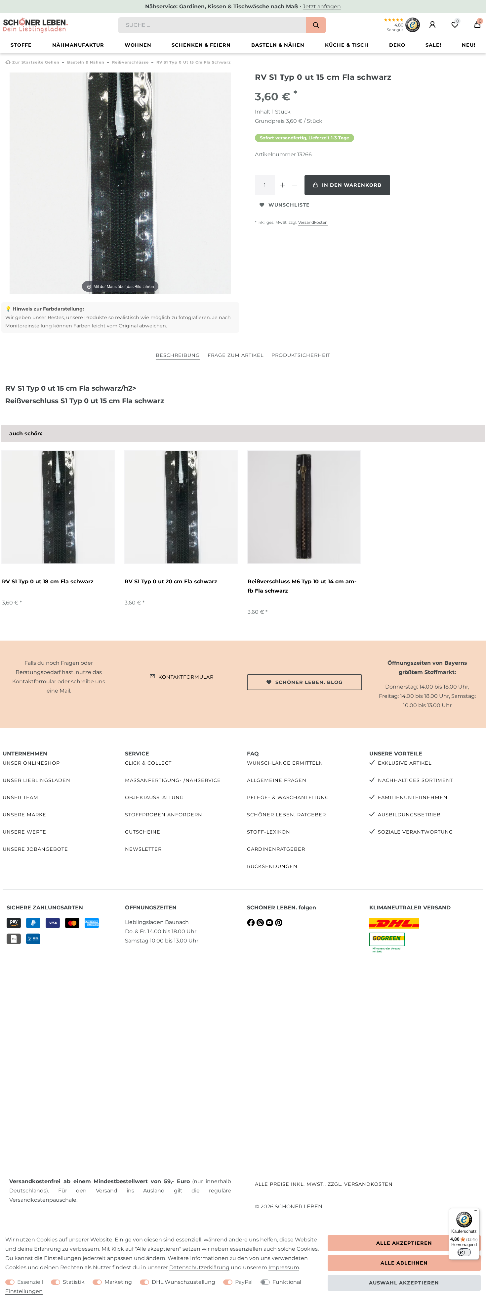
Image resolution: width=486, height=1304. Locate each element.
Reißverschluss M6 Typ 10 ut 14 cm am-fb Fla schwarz (302, 586)
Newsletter (143, 849)
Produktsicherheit (300, 355)
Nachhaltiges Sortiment (415, 780)
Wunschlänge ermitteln (285, 763)
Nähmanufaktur (78, 45)
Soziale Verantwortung (415, 832)
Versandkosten (313, 222)
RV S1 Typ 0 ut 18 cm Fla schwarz (48, 581)
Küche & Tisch (347, 45)
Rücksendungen (272, 866)
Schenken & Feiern (201, 45)
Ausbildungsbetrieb (409, 815)
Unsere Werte (24, 832)
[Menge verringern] (295, 185)
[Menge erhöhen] (283, 185)
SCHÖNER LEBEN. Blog (309, 682)
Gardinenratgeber (276, 849)
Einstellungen (24, 1291)
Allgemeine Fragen (276, 780)
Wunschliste (289, 205)
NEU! (468, 45)
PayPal (244, 1282)
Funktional (286, 1282)
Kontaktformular (186, 677)
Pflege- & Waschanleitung (288, 797)
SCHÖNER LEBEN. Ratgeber (286, 815)
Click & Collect (148, 763)
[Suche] (316, 25)
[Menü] (475, 1212)
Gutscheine (142, 832)
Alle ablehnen (404, 1263)
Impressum (283, 1267)
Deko (397, 45)
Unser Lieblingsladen (36, 780)
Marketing (118, 1282)
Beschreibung (178, 355)
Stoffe (21, 45)
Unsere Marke (24, 815)
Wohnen (138, 45)
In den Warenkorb (352, 185)
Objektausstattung (154, 797)
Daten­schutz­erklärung (199, 1267)
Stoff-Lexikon (268, 832)
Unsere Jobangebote (35, 849)
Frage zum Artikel (235, 355)
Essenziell (30, 1282)
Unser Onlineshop (31, 763)
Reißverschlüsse (130, 62)
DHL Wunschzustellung (183, 1282)
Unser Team (20, 797)
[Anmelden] (432, 24)
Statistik (74, 1282)
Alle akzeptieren (404, 1243)
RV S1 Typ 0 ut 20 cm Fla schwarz (171, 581)
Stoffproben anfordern (163, 815)
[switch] (464, 1252)
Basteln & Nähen (277, 45)
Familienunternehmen (413, 797)
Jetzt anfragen (322, 6)
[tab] (178, 355)
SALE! (433, 45)
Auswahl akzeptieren (404, 1283)
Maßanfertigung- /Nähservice (173, 780)
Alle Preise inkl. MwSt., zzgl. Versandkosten (324, 1184)
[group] (304, 507)
